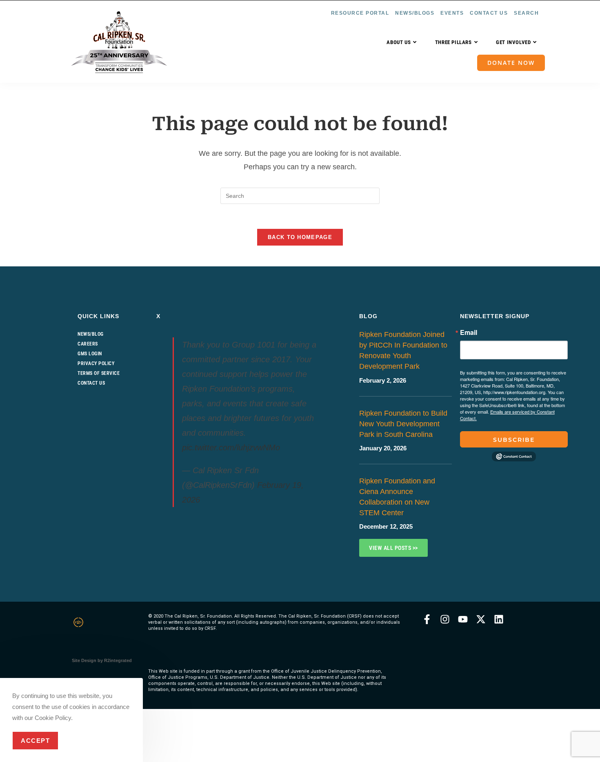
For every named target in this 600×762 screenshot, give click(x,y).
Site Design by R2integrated (102, 660)
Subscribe (514, 439)
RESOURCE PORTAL (360, 13)
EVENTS (452, 13)
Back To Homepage (300, 237)
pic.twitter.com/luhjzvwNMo (231, 447)
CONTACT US (489, 13)
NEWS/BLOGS (414, 13)
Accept (35, 740)
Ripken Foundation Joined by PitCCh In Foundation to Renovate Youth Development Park (403, 350)
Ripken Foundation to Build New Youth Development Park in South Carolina (403, 424)
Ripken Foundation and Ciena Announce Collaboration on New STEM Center (397, 497)
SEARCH (526, 13)
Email (468, 332)
